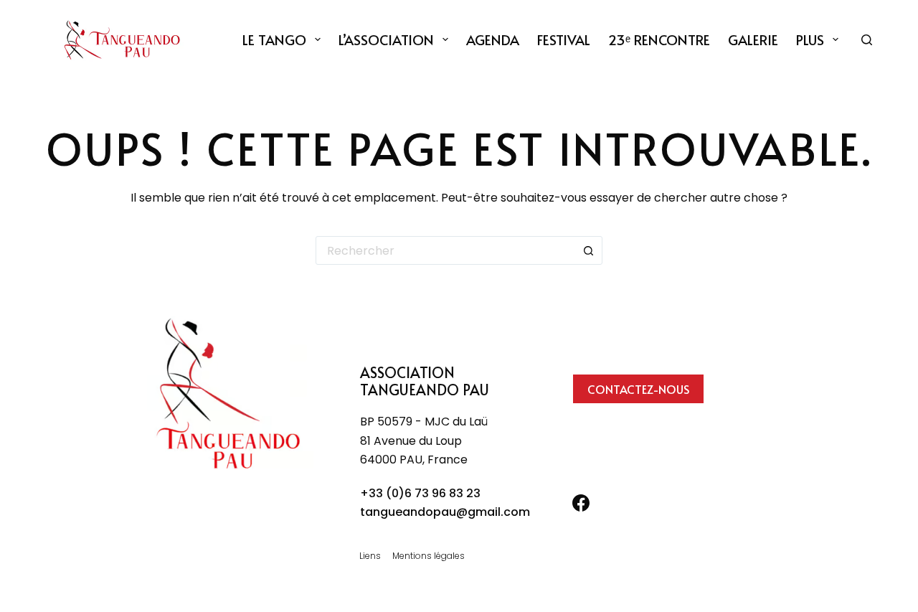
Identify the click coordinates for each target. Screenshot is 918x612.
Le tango (274, 39)
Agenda (492, 39)
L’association (386, 39)
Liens (370, 556)
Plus (810, 39)
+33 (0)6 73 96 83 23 (420, 493)
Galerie (753, 39)
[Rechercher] (866, 39)
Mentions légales (428, 556)
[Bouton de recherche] (588, 250)
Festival (563, 39)
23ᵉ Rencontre (659, 39)
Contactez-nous (638, 389)
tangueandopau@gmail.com (445, 512)
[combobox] (445, 250)
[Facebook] (581, 503)
